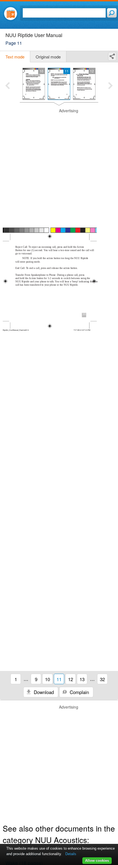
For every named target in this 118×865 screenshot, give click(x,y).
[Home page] (10, 13)
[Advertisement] (59, 167)
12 (70, 679)
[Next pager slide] (110, 86)
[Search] (112, 13)
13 (82, 679)
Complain (78, 692)
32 (102, 679)
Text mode (14, 57)
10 (47, 679)
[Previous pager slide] (7, 86)
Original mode (48, 57)
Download (43, 692)
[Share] (112, 56)
